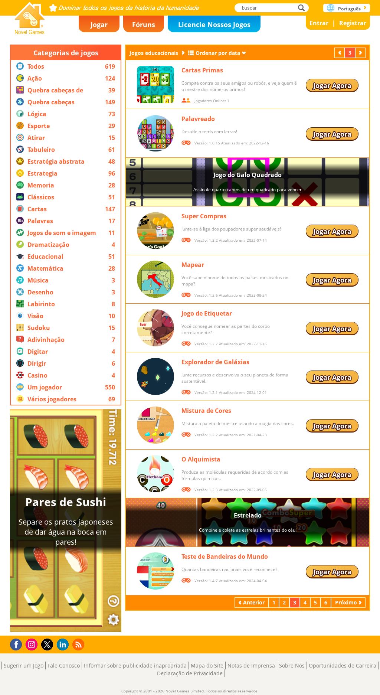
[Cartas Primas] (155, 84)
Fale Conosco (64, 665)
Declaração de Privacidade (190, 673)
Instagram (32, 644)
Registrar (352, 23)
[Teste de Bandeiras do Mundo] (155, 571)
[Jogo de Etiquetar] (155, 327)
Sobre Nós (292, 665)
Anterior (340, 52)
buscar (303, 7)
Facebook (18, 643)
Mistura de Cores (206, 411)
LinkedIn (64, 645)
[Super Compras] (155, 230)
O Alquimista (200, 459)
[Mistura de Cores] (155, 425)
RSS (79, 644)
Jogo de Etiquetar (206, 313)
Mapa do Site (207, 665)
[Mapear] (155, 279)
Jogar (99, 24)
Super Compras (203, 216)
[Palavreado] (155, 133)
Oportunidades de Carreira (342, 665)
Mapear (192, 265)
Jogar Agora (332, 85)
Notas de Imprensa (251, 665)
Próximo (361, 52)
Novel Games (29, 16)
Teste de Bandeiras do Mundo (224, 556)
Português (349, 9)
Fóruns (143, 24)
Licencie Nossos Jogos (214, 24)
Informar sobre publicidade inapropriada (135, 665)
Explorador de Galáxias (215, 362)
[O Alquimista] (155, 473)
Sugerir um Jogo (23, 665)
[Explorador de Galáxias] (155, 376)
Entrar (318, 23)
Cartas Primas (202, 70)
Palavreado (198, 119)
